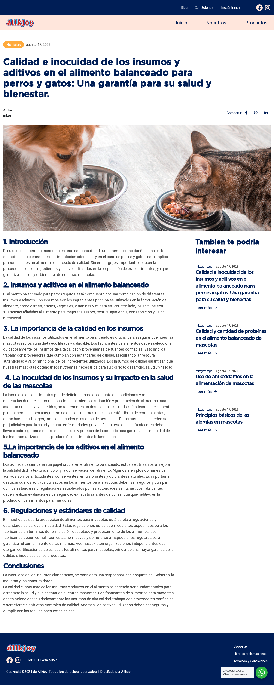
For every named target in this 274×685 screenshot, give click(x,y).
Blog (184, 8)
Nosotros (216, 22)
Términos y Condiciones (251, 661)
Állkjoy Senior (249, 75)
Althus (125, 672)
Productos (256, 22)
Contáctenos (204, 8)
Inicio (181, 22)
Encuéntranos (230, 8)
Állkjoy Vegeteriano (254, 67)
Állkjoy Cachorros (253, 45)
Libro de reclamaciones (250, 654)
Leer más (203, 307)
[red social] (9, 660)
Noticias (13, 44)
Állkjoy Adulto (249, 37)
